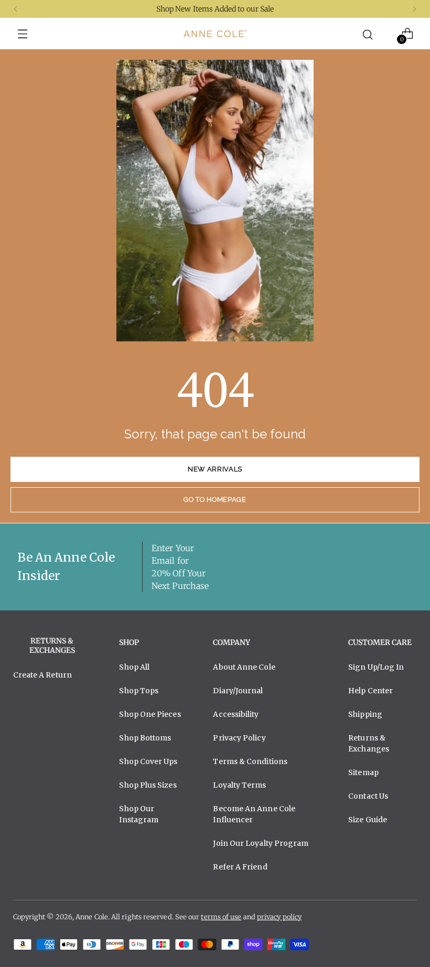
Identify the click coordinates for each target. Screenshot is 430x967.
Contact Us (368, 796)
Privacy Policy (239, 738)
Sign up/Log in (376, 667)
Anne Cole (92, 916)
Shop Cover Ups (148, 761)
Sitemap (363, 772)
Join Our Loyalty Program (260, 843)
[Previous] (15, 9)
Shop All (134, 667)
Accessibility (236, 714)
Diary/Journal (238, 690)
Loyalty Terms (239, 785)
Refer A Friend (240, 867)
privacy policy (279, 916)
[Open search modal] (367, 34)
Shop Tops (138, 690)
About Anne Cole (244, 667)
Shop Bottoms (145, 738)
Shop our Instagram (138, 814)
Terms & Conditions (250, 761)
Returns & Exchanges (368, 743)
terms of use (221, 916)
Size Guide (367, 819)
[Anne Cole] (215, 33)
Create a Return (42, 675)
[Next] (414, 9)
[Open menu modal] (23, 34)
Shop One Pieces (149, 714)
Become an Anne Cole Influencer (254, 814)
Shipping (365, 714)
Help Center (370, 690)
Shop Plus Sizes (147, 785)
